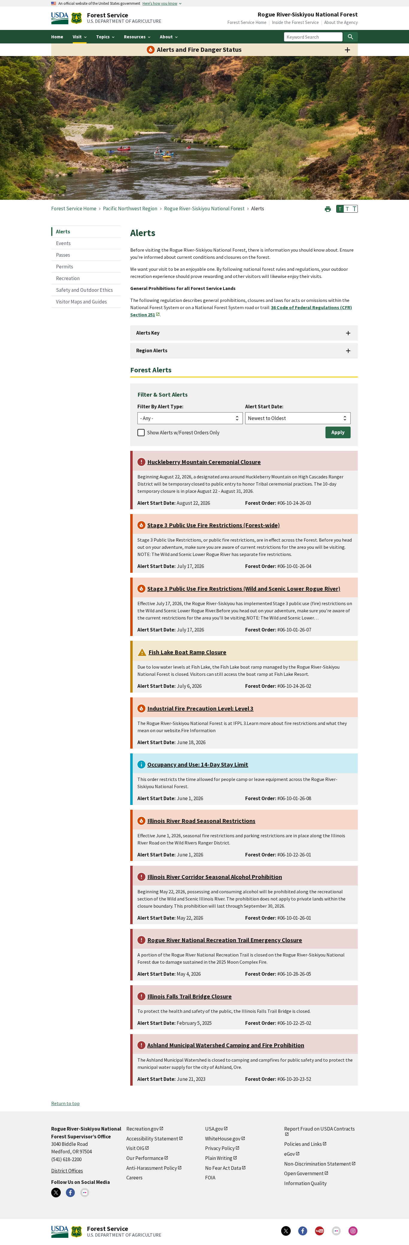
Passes (63, 255)
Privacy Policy (220, 1148)
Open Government (304, 1173)
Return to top (65, 1103)
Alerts (63, 231)
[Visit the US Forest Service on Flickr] (336, 1231)
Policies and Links (303, 1144)
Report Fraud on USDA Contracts (319, 1128)
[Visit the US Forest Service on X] (286, 1231)
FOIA (210, 1177)
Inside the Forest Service (295, 22)
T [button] (340, 209)
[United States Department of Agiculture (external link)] (61, 18)
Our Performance (144, 1158)
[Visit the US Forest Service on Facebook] (302, 1231)
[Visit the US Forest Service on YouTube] (319, 1231)
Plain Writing (218, 1158)
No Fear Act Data (223, 1168)
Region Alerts (151, 350)
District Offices (67, 1170)
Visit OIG (135, 1148)
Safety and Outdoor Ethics (84, 290)
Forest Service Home (246, 22)
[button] (327, 208)
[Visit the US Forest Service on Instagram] (353, 1231)
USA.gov (214, 1128)
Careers (134, 1177)
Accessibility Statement (152, 1138)
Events (63, 243)
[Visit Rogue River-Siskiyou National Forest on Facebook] (70, 1192)
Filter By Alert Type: (160, 406)
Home (57, 37)
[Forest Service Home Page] (76, 18)
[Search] (350, 37)
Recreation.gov (142, 1128)
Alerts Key (148, 333)
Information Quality (305, 1183)
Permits (64, 266)
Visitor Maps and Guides (81, 301)
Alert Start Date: (264, 406)
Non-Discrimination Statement (317, 1164)
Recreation (68, 278)
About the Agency (341, 22)
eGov (289, 1154)
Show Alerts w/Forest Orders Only (183, 432)
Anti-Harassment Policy (151, 1168)
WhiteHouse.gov (222, 1138)
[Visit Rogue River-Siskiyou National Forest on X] (56, 1192)
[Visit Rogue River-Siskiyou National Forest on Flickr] (85, 1192)
